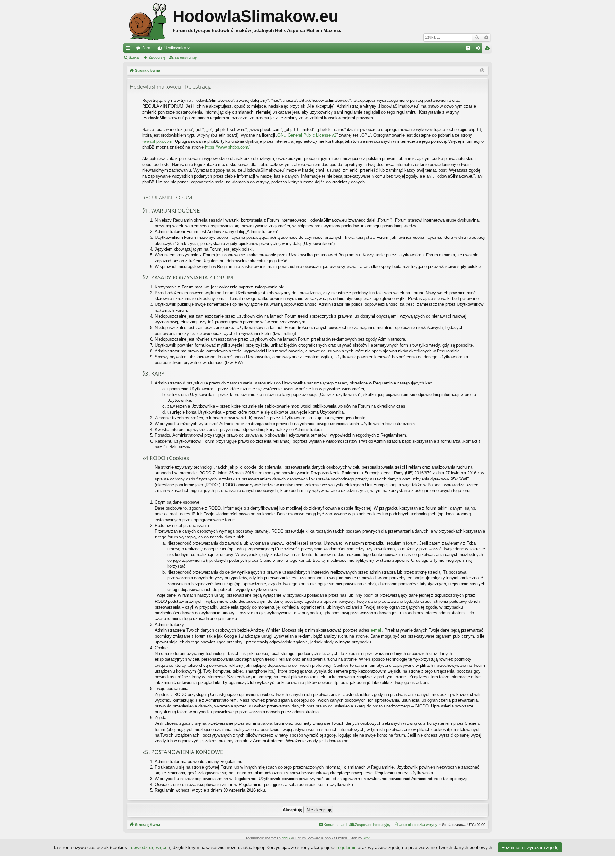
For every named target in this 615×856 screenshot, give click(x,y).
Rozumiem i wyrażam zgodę (530, 847)
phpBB (287, 838)
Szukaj (476, 37)
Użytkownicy (175, 48)
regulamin (346, 847)
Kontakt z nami (335, 825)
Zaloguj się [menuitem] (478, 49)
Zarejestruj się (186, 57)
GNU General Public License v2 (306, 135)
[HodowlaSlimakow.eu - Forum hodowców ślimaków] (148, 21)
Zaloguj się (157, 57)
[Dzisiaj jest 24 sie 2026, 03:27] (482, 70)
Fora (146, 48)
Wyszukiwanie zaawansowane (485, 37)
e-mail (376, 630)
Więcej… (129, 49)
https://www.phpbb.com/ (227, 147)
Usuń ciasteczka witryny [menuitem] (418, 825)
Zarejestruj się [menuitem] (488, 49)
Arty (366, 838)
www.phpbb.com (157, 141)
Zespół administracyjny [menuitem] (373, 825)
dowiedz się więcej (149, 847)
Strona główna (147, 825)
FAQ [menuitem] (470, 49)
